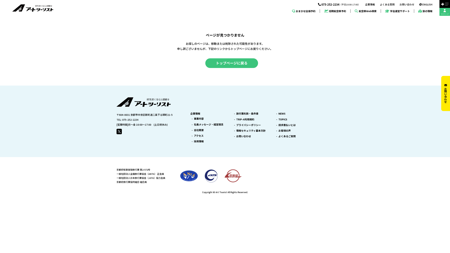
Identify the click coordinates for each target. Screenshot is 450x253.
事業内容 (199, 118)
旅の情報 (427, 11)
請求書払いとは (287, 125)
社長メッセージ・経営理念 (208, 124)
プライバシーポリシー (248, 125)
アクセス (199, 135)
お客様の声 (284, 130)
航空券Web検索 (367, 11)
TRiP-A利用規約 (245, 119)
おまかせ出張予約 (306, 11)
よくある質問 (387, 4)
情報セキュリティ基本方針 (251, 130)
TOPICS (282, 119)
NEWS (281, 113)
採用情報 (199, 141)
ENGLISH (427, 4)
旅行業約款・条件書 (247, 113)
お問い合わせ (407, 4)
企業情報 (370, 4)
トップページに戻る (232, 63)
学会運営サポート (400, 11)
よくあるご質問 (287, 136)
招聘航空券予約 (337, 11)
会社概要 (199, 130)
